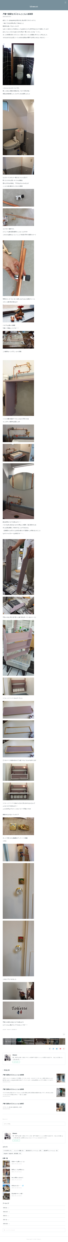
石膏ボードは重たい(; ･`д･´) (18, 1161)
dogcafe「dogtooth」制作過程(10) (10, 1029)
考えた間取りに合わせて (17, 1177)
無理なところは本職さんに (18, 1169)
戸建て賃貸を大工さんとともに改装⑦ (13, 1103)
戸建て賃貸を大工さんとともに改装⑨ (13, 1089)
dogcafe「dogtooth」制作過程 (12, 1153)
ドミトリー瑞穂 (18, 1150)
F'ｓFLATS (7, 1150)
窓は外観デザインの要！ (17, 1193)
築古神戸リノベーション (50, 1150)
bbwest (34, 6)
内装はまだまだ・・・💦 (18, 1185)
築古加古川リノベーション (33, 1150)
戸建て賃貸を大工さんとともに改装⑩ (13, 1075)
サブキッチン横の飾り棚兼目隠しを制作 (12, 1107)
